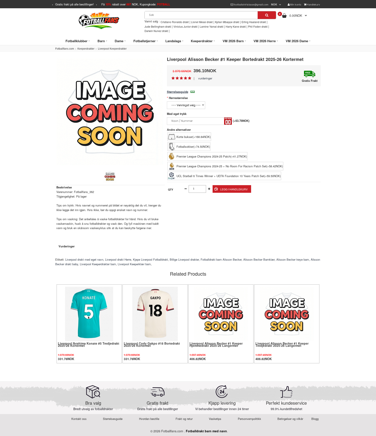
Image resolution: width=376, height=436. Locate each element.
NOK (274, 4)
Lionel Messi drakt (202, 22)
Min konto (295, 4)
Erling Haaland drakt (254, 22)
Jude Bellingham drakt (157, 26)
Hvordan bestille (149, 419)
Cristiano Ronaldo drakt (175, 22)
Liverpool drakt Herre (118, 259)
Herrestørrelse (178, 98)
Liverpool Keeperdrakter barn (98, 264)
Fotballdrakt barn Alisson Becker (221, 259)
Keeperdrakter (85, 48)
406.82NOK (198, 359)
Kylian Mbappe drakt (227, 22)
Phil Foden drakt (257, 26)
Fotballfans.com (64, 48)
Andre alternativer (179, 129)
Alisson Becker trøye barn (292, 259)
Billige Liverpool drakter (184, 259)
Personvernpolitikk (249, 419)
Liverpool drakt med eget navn (84, 259)
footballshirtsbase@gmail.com (251, 4)
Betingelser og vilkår (290, 419)
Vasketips (215, 419)
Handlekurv (313, 4)
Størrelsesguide (177, 92)
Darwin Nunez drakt (156, 31)
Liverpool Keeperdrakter (112, 48)
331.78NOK (66, 359)
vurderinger (205, 78)
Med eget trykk (176, 114)
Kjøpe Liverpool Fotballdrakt (150, 259)
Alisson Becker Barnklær (259, 259)
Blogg (315, 419)
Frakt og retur (184, 419)
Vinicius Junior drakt (185, 26)
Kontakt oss (79, 419)
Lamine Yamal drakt (211, 26)
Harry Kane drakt (236, 26)
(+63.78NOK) (241, 121)
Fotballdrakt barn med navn (206, 431)
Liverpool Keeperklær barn (134, 264)
